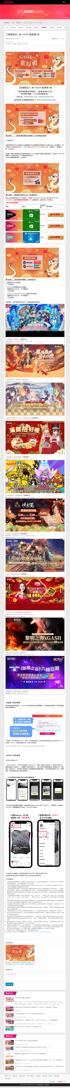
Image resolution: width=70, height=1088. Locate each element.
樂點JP (51, 1075)
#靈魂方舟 (21, 1003)
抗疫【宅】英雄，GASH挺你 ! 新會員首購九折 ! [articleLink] (28, 1026)
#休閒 (50, 1003)
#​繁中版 (28, 1023)
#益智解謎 (46, 1003)
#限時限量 (59, 1001)
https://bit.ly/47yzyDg (46, 100)
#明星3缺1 (25, 1070)
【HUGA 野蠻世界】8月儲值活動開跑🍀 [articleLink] (26, 1040)
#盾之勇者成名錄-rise (20, 1017)
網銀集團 (56, 1075)
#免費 (33, 1001)
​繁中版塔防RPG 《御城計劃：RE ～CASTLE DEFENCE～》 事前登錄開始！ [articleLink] (37, 1020)
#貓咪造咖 (17, 1063)
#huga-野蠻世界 (19, 1044)
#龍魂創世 (42, 1001)
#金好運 (17, 1050)
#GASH (25, 43)
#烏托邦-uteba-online (45, 1004)
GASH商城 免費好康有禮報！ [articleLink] (23, 998)
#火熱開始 (17, 1023)
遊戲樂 (8, 22)
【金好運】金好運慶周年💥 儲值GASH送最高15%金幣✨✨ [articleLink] (32, 1047)
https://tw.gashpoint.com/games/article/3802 (31, 746)
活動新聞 (18, 22)
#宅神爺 (37, 1001)
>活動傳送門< (25, 379)
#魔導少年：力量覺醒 (58, 1003)
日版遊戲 (28, 27)
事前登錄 (59, 27)
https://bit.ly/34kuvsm (19, 343)
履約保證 (15, 1075)
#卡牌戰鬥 (30, 1003)
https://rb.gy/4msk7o (19, 537)
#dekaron (21, 1001)
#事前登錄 (23, 1023)
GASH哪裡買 (30, 1075)
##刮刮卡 (9, 43)
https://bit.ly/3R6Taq (19, 616)
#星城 (29, 1001)
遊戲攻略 (51, 27)
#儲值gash (22, 1050)
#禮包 (16, 1003)
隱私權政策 (22, 1075)
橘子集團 (7, 1078)
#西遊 (58, 1004)
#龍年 (14, 43)
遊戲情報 (36, 27)
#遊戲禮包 (40, 1003)
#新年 (19, 43)
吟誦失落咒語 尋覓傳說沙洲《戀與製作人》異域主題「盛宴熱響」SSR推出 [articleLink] (36, 1007)
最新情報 (13, 27)
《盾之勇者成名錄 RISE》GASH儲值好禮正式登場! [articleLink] (29, 1013)
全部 (7, 27)
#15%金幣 (28, 1050)
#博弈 (35, 1003)
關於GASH (8, 1075)
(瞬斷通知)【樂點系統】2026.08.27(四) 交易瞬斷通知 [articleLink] (30, 1053)
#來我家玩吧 (30, 1004)
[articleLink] (20, 955)
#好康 (47, 1001)
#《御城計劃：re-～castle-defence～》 (47, 1023)
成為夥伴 (38, 1075)
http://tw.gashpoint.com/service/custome (37, 931)
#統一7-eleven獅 (24, 1063)
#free (25, 1003)
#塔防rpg (33, 1023)
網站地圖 (44, 1075)
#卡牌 (25, 1001)
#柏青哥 (54, 1004)
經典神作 (20, 27)
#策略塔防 (36, 1004)
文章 (13, 22)
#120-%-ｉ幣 (18, 1070)
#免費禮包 (23, 1004)
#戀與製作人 (18, 1010)
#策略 (16, 1001)
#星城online (53, 1001)
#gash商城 (17, 1004)
